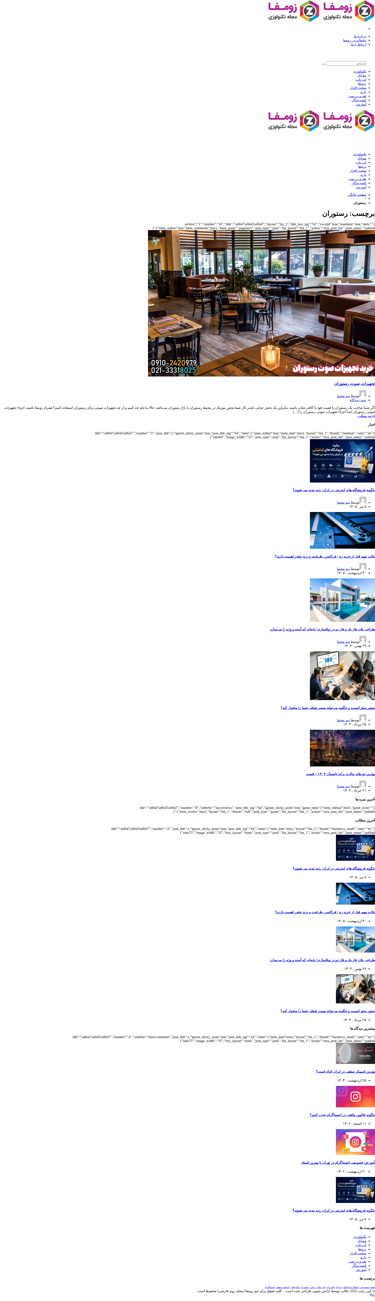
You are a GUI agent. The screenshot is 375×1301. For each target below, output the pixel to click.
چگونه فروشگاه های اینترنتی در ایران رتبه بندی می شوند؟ (334, 490)
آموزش (361, 104)
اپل (323, 1287)
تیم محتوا (343, 396)
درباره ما (360, 36)
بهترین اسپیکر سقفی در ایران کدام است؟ (345, 1071)
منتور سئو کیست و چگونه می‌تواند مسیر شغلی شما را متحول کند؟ (328, 708)
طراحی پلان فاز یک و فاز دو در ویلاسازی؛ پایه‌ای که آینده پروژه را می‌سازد (322, 629)
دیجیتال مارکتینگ (351, 1287)
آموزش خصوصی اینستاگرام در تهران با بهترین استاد (338, 1162)
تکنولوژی (359, 71)
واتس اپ (330, 1287)
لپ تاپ (361, 79)
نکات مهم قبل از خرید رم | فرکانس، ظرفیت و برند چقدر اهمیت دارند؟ (325, 556)
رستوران (305, 1287)
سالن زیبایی (315, 1287)
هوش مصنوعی (367, 1287)
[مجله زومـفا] (320, 21)
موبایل (361, 75)
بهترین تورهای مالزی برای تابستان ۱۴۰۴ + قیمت (340, 774)
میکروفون (295, 1287)
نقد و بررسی (357, 96)
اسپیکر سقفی (282, 1287)
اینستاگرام (270, 1287)
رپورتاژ (339, 1287)
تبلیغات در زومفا (354, 40)
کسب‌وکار (359, 100)
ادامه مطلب (366, 416)
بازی (363, 92)
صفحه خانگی (357, 194)
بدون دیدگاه (358, 400)
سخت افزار (358, 88)
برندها (362, 83)
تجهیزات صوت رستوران (354, 383)
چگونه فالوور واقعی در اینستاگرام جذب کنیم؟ (342, 1115)
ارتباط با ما (358, 44)
